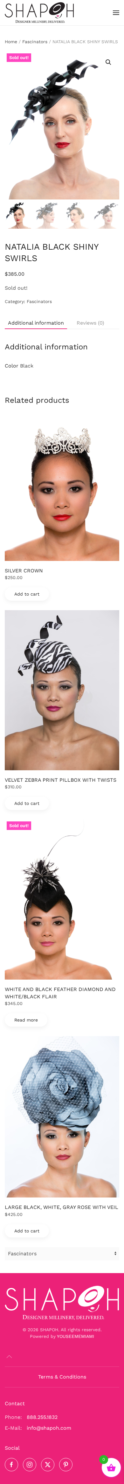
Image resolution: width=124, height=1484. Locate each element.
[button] (116, 12)
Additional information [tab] (36, 323)
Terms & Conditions (62, 1377)
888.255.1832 (42, 1417)
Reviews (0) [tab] (90, 323)
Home (11, 41)
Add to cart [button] (26, 594)
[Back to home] (39, 12)
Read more (26, 1019)
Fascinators (34, 41)
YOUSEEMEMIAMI (75, 1336)
